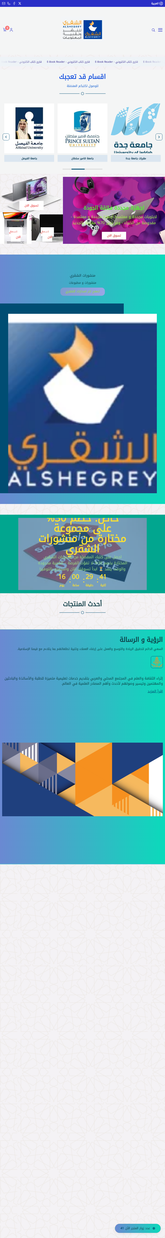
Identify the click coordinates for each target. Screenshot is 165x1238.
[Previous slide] (159, 137)
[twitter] (19, 3)
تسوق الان (114, 235)
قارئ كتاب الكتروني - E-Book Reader (134, 61)
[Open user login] (11, 30)
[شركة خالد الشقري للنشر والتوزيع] (82, 29)
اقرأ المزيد (155, 691)
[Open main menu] (160, 30)
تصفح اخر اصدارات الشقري (83, 291)
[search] (153, 30)
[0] (4, 30)
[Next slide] (6, 137)
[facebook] (14, 3)
